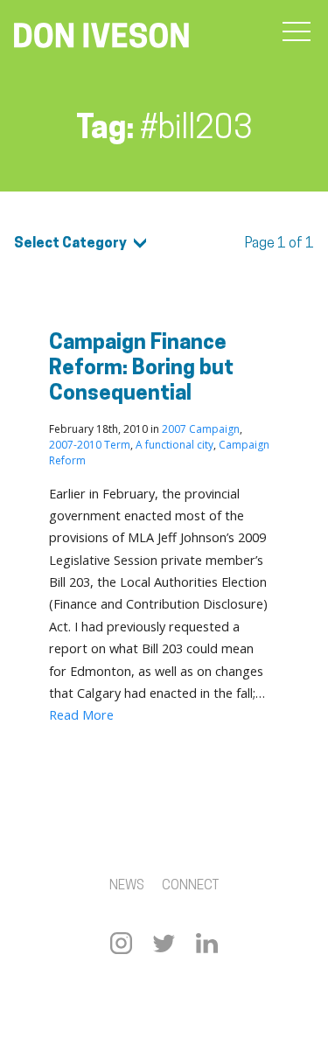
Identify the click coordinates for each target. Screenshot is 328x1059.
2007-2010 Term (89, 444)
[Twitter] (164, 943)
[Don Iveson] (101, 37)
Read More (81, 715)
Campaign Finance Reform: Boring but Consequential (141, 369)
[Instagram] (121, 943)
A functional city (174, 444)
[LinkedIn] (207, 943)
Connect (190, 886)
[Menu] (296, 32)
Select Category (70, 244)
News (126, 886)
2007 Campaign (201, 429)
